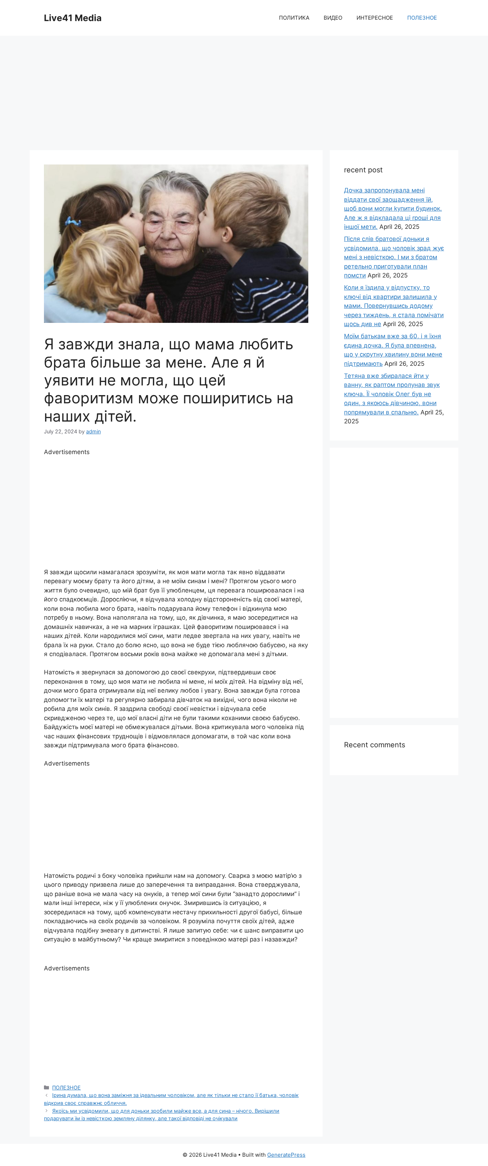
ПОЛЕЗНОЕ (422, 17)
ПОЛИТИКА (294, 17)
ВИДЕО (333, 17)
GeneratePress (286, 1154)
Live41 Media (73, 18)
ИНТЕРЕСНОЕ (375, 17)
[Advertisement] (244, 89)
